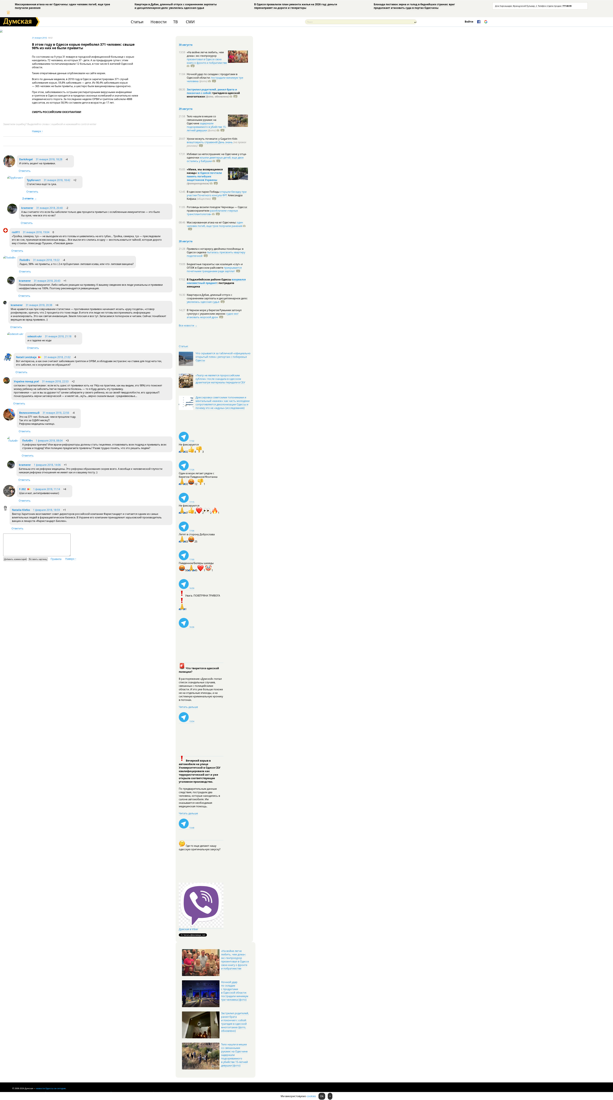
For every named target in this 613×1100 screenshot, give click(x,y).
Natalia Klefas (21, 510)
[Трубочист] (15, 177)
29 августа (186, 109)
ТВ (175, 22)
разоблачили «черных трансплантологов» (212, 212)
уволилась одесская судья (203, 302)
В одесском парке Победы (203, 192)
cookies (311, 1096)
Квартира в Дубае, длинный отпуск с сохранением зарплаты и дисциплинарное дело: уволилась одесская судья (176, 6)
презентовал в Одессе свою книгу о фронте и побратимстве (207, 61)
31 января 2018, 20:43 (47, 281)
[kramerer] (12, 213)
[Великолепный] (9, 419)
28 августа (186, 241)
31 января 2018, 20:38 (39, 305)
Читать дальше (188, 707)
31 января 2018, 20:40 (49, 208)
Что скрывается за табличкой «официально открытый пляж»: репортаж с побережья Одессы (223, 357)
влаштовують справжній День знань (210, 142)
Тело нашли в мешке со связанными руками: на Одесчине (201, 120)
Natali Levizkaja (26, 357)
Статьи (137, 22)
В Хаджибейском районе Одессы (209, 279)
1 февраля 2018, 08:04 (49, 440)
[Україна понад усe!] (6, 382)
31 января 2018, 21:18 (58, 336)
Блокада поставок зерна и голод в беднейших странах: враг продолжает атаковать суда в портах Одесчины (414, 6)
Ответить (25, 171)
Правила (56, 559)
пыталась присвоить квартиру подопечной (216, 254)
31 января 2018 (39, 37)
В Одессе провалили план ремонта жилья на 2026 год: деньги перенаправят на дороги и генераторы (295, 6)
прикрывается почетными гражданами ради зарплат (214, 269)
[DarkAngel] (9, 166)
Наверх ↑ (37, 131)
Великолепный (29, 412)
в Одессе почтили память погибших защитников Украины (204, 176)
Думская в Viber (188, 929)
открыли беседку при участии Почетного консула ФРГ (216, 193)
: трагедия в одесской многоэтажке (213, 94)
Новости (158, 22)
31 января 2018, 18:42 (57, 180)
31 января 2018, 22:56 (56, 412)
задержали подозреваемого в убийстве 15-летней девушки (206, 127)
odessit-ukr (34, 336)
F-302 (22, 489)
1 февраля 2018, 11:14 (46, 489)
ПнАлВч (24, 260)
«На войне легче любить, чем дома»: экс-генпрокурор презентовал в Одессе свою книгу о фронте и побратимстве (235, 959)
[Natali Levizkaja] (7, 361)
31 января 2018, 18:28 (49, 159)
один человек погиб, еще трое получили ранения (215, 224)
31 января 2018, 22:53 (55, 381)
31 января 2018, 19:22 (46, 260)
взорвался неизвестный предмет (216, 281)
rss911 (16, 232)
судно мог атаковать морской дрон (213, 315)
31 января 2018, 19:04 (36, 232)
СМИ (190, 22)
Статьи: (183, 346)
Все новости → (188, 325)
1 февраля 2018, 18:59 (46, 510)
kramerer (27, 208)
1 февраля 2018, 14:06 (47, 465)
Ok (322, 1096)
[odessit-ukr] (15, 334)
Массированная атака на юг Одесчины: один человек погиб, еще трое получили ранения (62, 6)
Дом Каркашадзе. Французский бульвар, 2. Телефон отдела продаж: (533, 5)
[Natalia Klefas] (5, 509)
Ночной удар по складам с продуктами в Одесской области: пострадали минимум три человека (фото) (234, 990)
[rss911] (5, 231)
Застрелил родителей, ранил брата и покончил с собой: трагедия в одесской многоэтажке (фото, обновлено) (235, 1022)
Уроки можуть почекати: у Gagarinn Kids (212, 138)
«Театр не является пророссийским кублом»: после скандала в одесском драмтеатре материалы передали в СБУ (220, 379)
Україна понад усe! (26, 381)
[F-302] (9, 496)
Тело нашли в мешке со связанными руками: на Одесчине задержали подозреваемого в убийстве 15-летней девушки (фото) (234, 1055)
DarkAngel (26, 159)
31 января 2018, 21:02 (57, 357)
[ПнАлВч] (9, 257)
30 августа (186, 44)
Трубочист (34, 180)
